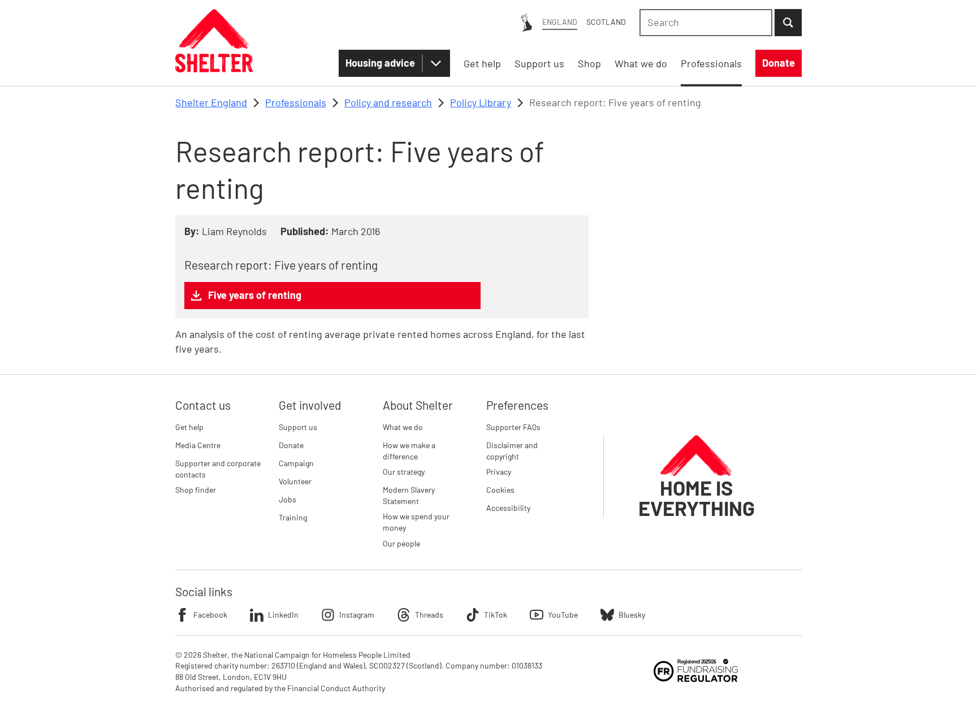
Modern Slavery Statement (409, 495)
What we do (403, 427)
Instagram (356, 614)
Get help (189, 427)
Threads (429, 614)
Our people (401, 543)
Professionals (295, 102)
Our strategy (404, 471)
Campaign (296, 463)
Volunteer (295, 481)
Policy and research (388, 102)
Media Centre (198, 445)
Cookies (500, 489)
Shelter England (211, 102)
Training (293, 517)
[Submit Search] (788, 22)
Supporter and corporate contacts (218, 468)
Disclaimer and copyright (512, 450)
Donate (291, 445)
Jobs (287, 499)
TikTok (495, 614)
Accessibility (508, 508)
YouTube (563, 614)
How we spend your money (416, 521)
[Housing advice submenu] (436, 63)
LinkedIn (283, 614)
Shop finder (195, 489)
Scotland (606, 22)
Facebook (210, 614)
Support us (298, 427)
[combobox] (705, 22)
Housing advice (380, 63)
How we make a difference (409, 450)
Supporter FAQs (513, 427)
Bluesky (632, 614)
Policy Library (480, 102)
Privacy (498, 471)
